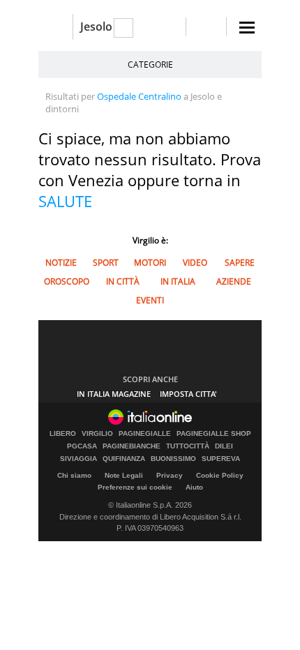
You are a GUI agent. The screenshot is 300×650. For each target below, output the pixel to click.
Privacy (169, 475)
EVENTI (150, 300)
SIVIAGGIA (78, 458)
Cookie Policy (219, 475)
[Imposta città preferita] (55, 27)
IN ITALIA (177, 281)
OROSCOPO (66, 281)
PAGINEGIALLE (145, 433)
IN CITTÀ (123, 281)
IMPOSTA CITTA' (188, 393)
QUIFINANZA (124, 458)
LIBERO (63, 433)
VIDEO (195, 263)
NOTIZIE (61, 263)
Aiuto (194, 487)
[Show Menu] (247, 27)
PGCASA (82, 446)
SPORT (106, 263)
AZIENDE (233, 281)
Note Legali (124, 475)
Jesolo (96, 26)
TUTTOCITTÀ (187, 446)
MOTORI (150, 263)
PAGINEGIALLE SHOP (214, 433)
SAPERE (240, 263)
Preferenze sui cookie (135, 487)
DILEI (224, 446)
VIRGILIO (97, 433)
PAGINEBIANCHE (131, 446)
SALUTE (65, 200)
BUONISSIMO (173, 458)
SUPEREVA (221, 458)
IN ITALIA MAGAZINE (114, 393)
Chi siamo (74, 475)
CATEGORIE (150, 64)
